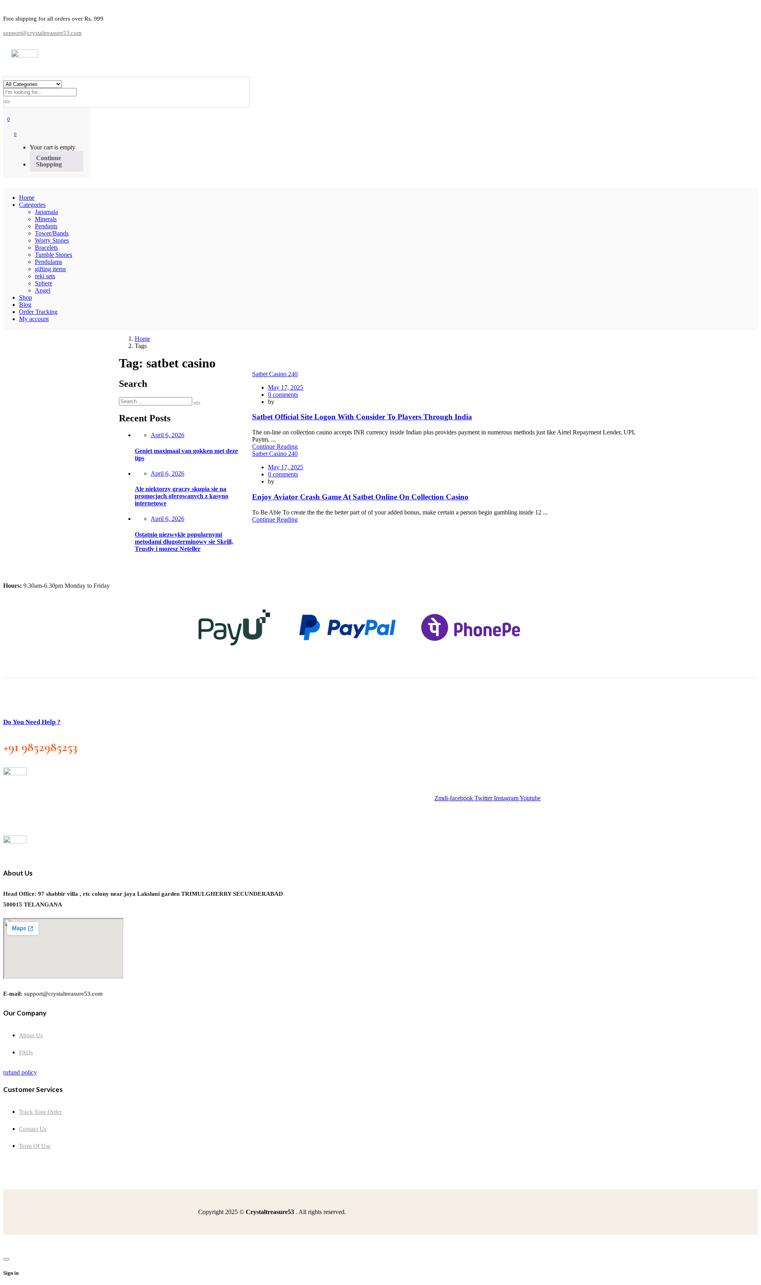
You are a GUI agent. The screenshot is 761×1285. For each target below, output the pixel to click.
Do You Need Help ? (32, 722)
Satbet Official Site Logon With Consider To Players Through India (362, 417)
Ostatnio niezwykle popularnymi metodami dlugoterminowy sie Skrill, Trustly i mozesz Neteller (184, 541)
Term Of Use (35, 1146)
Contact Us (32, 1129)
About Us (31, 1035)
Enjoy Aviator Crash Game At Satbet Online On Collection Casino (360, 497)
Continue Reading (275, 446)
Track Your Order (40, 1112)
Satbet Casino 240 (275, 374)
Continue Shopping (49, 161)
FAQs (26, 1052)
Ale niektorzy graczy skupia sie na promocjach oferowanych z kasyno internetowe (181, 496)
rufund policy (20, 1072)
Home (142, 338)
